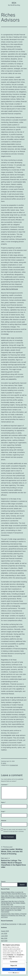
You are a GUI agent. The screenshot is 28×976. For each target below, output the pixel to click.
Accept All (13, 969)
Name (3, 802)
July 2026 (4, 933)
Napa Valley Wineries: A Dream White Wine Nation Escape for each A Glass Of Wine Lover (14, 897)
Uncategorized (14, 765)
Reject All (13, 965)
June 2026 (4, 936)
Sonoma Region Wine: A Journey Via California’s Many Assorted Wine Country (13, 892)
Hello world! (22, 924)
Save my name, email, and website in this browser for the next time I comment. (15, 830)
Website (3, 820)
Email (3, 811)
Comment (4, 784)
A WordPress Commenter (8, 924)
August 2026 (5, 931)
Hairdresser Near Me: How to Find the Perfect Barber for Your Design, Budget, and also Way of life (13, 903)
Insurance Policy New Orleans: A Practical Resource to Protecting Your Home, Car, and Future (13, 915)
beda (14, 3)
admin (4, 763)
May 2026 (4, 938)
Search (3, 881)
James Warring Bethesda (9, 289)
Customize (13, 961)
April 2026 (4, 940)
